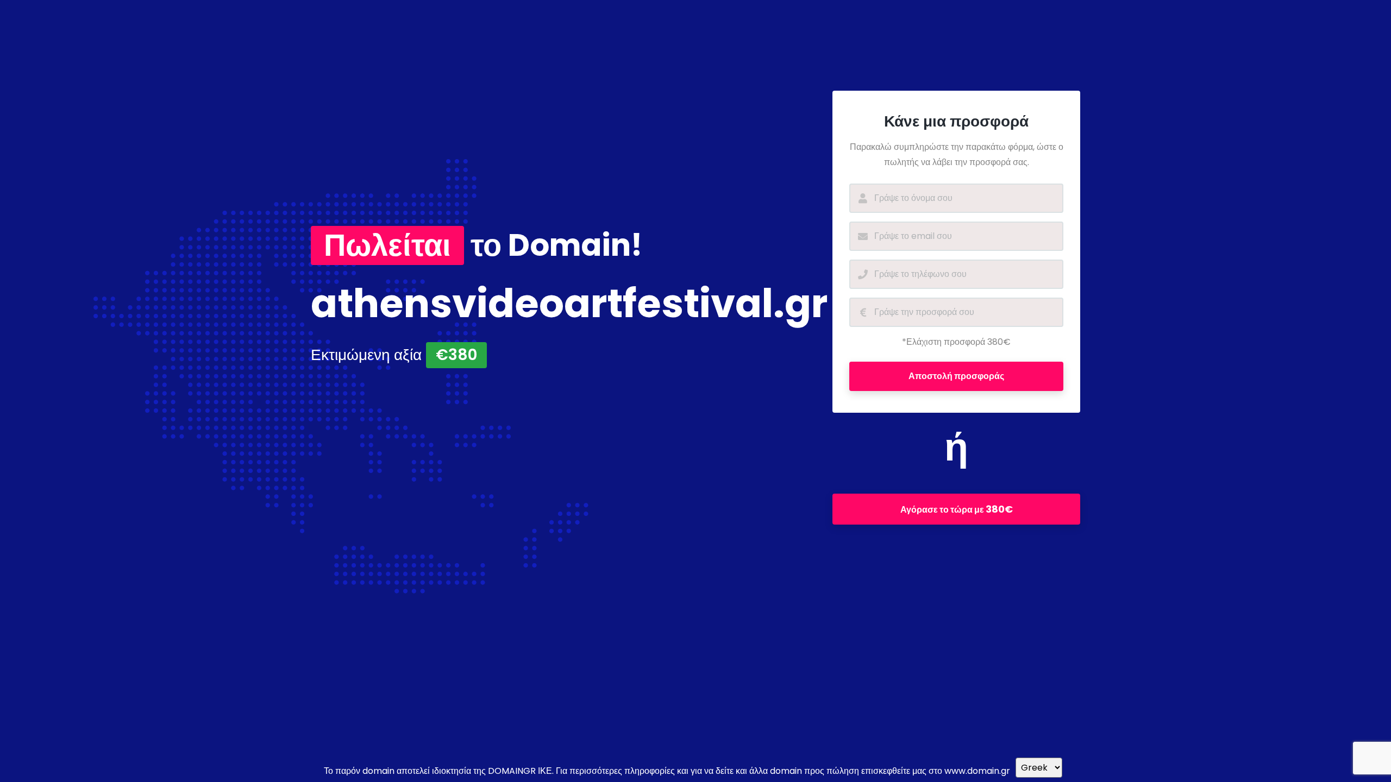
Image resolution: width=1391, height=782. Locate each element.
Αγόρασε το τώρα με (956, 509)
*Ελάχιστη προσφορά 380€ (956, 342)
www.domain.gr (977, 771)
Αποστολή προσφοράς (956, 376)
